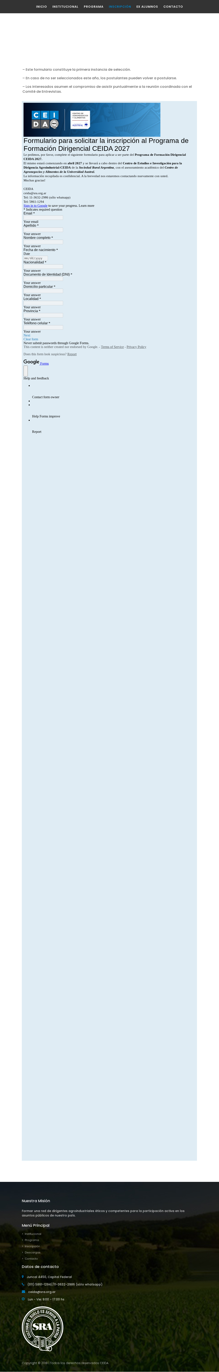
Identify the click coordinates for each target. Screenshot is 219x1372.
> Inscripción (31, 1246)
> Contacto (30, 1258)
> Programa (30, 1240)
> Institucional (31, 1233)
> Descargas (31, 1252)
